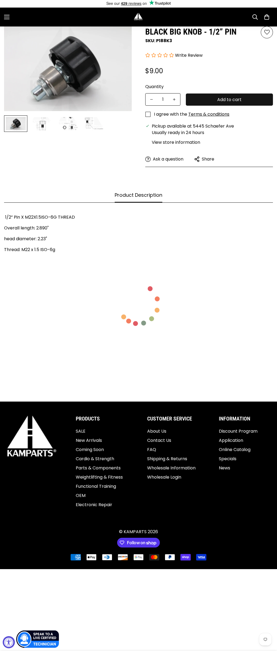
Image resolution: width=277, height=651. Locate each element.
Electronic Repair (94, 505)
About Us (156, 431)
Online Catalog (234, 449)
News (224, 468)
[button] (266, 17)
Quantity (154, 87)
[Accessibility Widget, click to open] (9, 642)
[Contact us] (38, 639)
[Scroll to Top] (266, 621)
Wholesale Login (164, 477)
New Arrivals (89, 440)
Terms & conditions (208, 114)
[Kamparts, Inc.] (138, 17)
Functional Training (96, 486)
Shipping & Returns (167, 459)
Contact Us (159, 440)
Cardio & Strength (95, 459)
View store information (176, 142)
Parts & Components (98, 468)
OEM (80, 495)
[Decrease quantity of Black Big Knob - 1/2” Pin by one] (151, 99)
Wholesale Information (171, 468)
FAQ (151, 449)
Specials (227, 459)
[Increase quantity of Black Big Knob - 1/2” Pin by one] (174, 99)
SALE (80, 431)
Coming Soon (90, 449)
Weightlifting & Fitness (99, 477)
